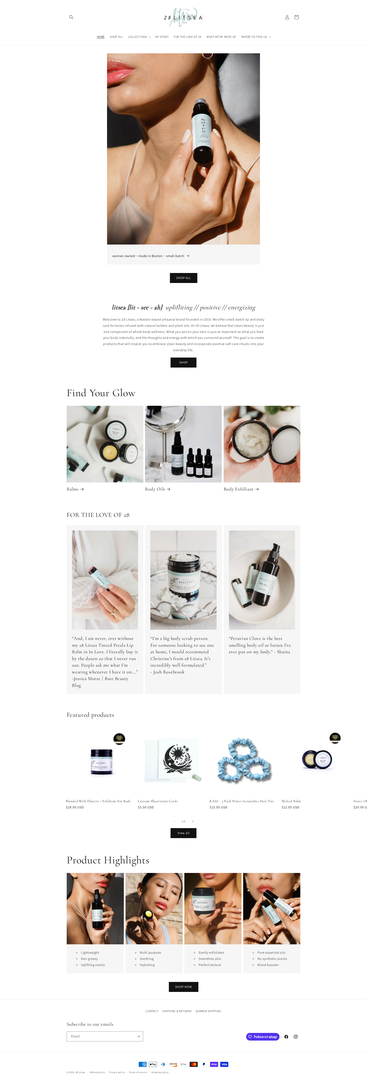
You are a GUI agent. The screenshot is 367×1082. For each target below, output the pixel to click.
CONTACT (152, 1011)
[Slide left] (174, 821)
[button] (71, 17)
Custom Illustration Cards (158, 801)
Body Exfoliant (239, 489)
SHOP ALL (183, 278)
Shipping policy (160, 1072)
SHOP (183, 362)
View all (184, 833)
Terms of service (138, 1072)
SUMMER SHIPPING (208, 1011)
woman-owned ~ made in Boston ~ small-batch (148, 256)
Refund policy (97, 1072)
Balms (73, 489)
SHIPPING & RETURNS (177, 1011)
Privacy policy (117, 1072)
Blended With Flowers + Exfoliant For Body (98, 801)
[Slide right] (193, 821)
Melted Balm (291, 801)
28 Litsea (80, 1072)
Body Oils (155, 489)
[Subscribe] (138, 1036)
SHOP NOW (183, 987)
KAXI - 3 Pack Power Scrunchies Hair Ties (242, 801)
